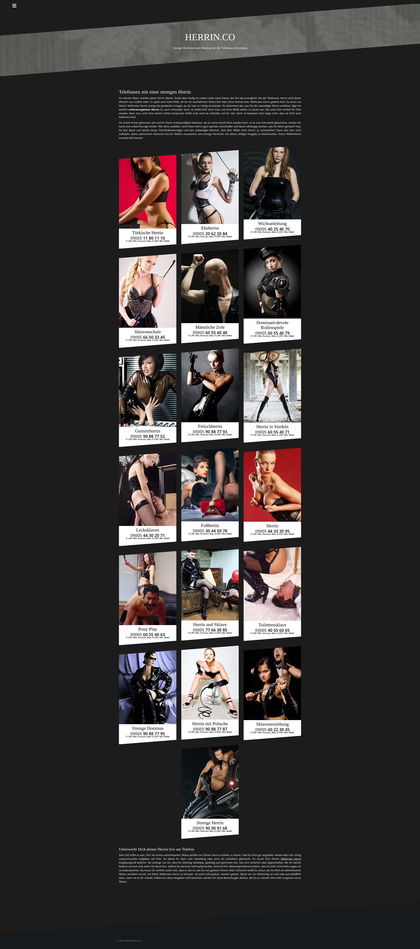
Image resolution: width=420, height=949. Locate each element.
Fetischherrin (210, 426)
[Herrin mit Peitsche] (210, 683)
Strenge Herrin (210, 822)
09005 (147, 238)
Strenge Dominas (148, 728)
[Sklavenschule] (147, 291)
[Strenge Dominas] (147, 687)
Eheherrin (210, 228)
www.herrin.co (133, 940)
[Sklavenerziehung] (272, 683)
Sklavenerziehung (272, 724)
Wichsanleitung (272, 223)
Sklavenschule (148, 331)
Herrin (272, 525)
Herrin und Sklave (210, 624)
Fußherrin (210, 525)
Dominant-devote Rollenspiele (272, 325)
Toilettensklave (272, 624)
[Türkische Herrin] (147, 192)
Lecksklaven (147, 530)
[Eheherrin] (210, 187)
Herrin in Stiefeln (272, 426)
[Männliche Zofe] (210, 286)
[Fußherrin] (210, 484)
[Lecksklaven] (147, 489)
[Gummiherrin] (147, 390)
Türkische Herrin (147, 232)
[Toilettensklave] (272, 584)
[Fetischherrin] (210, 385)
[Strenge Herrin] (210, 782)
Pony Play (147, 629)
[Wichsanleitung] (272, 182)
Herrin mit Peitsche (210, 723)
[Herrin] (272, 485)
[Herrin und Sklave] (210, 583)
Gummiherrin (147, 430)
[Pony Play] (147, 588)
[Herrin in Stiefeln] (272, 386)
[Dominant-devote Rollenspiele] (272, 282)
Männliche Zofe (210, 327)
